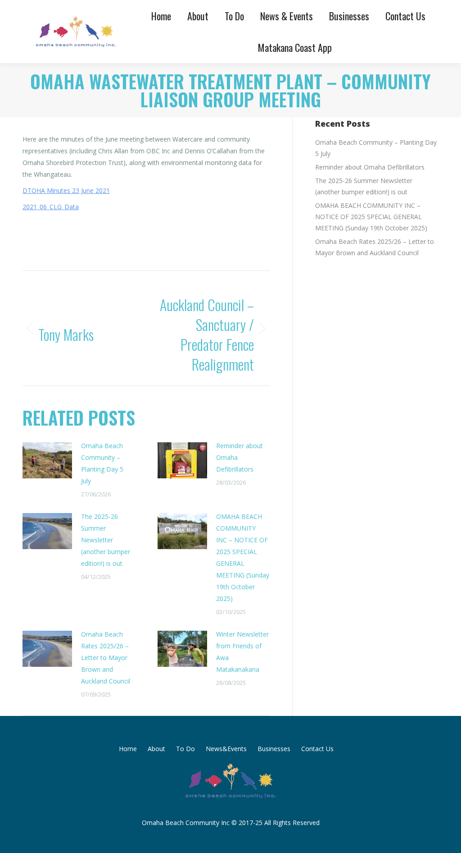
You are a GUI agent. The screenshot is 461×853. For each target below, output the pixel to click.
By (152, 240)
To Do (185, 748)
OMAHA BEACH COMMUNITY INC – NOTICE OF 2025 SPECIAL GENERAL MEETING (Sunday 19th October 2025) (242, 557)
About (156, 748)
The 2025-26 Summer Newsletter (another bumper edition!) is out (105, 540)
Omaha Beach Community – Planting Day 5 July (102, 463)
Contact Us (317, 748)
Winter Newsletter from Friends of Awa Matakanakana (242, 652)
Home (128, 748)
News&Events (226, 748)
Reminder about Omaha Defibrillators (239, 457)
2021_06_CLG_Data (51, 206)
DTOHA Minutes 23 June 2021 (66, 190)
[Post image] (47, 460)
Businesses (274, 748)
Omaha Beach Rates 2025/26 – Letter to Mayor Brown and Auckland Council (105, 657)
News (119, 240)
